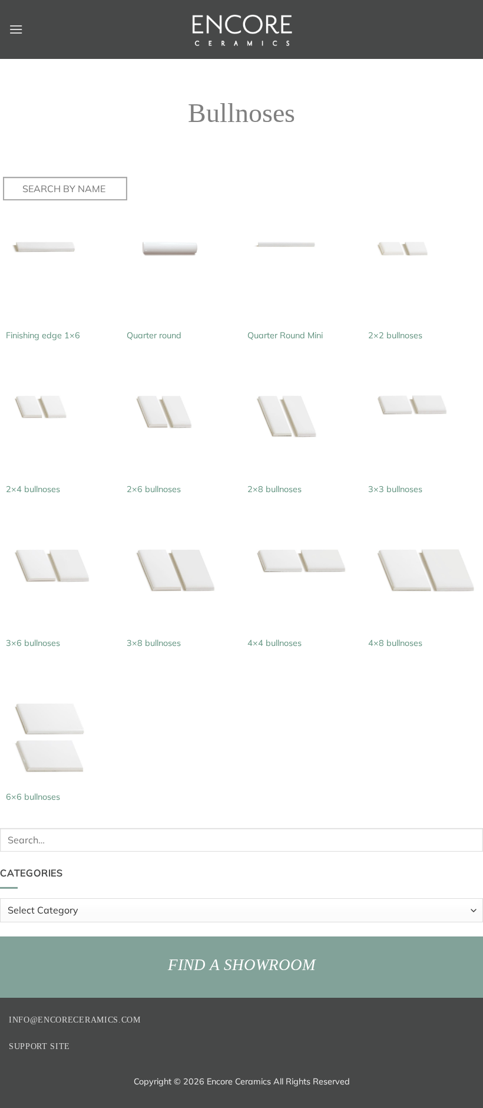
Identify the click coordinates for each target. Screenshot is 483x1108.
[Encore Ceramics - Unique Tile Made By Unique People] (241, 29)
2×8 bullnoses (274, 489)
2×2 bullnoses (395, 335)
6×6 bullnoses (33, 797)
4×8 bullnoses (395, 643)
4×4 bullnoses (274, 643)
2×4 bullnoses (33, 489)
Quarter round (154, 335)
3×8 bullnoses (154, 643)
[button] (16, 29)
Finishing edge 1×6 (43, 335)
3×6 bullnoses (33, 643)
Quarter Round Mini (285, 335)
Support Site (39, 1046)
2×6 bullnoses (154, 489)
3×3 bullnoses (395, 489)
